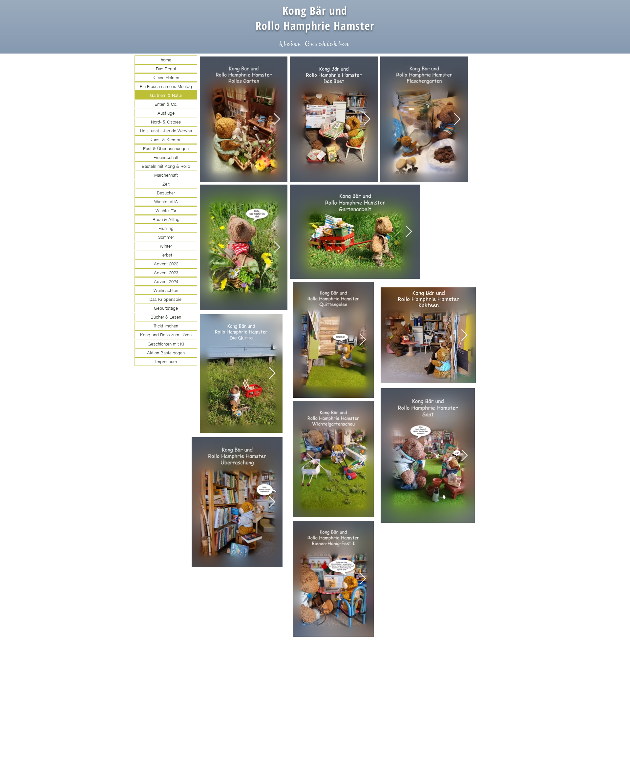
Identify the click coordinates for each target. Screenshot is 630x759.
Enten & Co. (166, 104)
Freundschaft (166, 157)
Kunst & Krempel (166, 139)
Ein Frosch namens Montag (166, 86)
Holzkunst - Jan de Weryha (166, 130)
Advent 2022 (166, 263)
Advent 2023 (166, 272)
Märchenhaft (166, 175)
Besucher (166, 192)
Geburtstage (166, 308)
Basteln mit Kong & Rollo (166, 166)
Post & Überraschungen (166, 148)
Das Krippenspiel (165, 299)
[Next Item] (277, 119)
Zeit (166, 184)
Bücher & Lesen (166, 317)
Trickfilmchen (166, 325)
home (166, 59)
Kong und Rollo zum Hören (166, 334)
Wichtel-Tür (166, 210)
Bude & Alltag (166, 219)
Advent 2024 (166, 281)
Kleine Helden (166, 77)
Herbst (165, 254)
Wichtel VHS (166, 201)
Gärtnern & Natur (166, 95)
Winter (166, 246)
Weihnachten (166, 290)
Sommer (166, 237)
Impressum (166, 361)
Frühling (166, 228)
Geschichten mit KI (166, 343)
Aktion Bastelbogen (166, 352)
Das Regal (166, 68)
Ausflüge (166, 113)
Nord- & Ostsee (166, 121)
